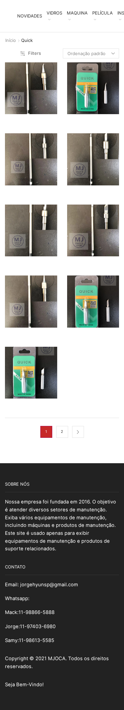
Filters (34, 53)
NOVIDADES (29, 15)
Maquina (77, 13)
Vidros (54, 13)
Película (102, 13)
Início (10, 40)
